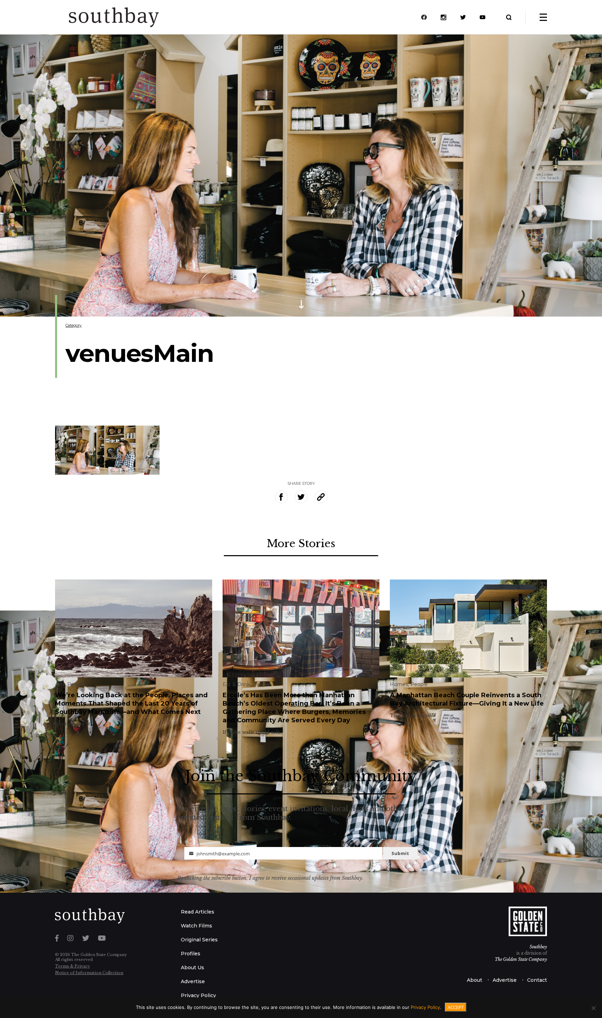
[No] (593, 1007)
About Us (192, 967)
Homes (399, 684)
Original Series (199, 940)
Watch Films (196, 926)
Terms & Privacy (72, 966)
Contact (537, 980)
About (474, 980)
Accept (456, 1007)
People (76, 684)
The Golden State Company (521, 959)
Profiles (190, 953)
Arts (60, 684)
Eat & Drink (236, 684)
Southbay (538, 946)
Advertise (193, 981)
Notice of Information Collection (89, 972)
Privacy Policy (198, 995)
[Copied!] (321, 496)
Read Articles (197, 912)
